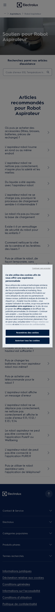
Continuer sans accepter (41, 268)
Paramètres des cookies (27, 332)
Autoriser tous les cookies (27, 340)
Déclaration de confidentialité (32, 324)
